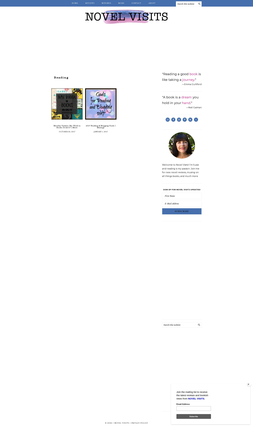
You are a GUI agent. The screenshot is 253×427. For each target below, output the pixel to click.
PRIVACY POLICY (139, 423)
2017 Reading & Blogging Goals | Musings (101, 126)
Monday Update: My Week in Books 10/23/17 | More (67, 126)
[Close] (249, 384)
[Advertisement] (126, 47)
